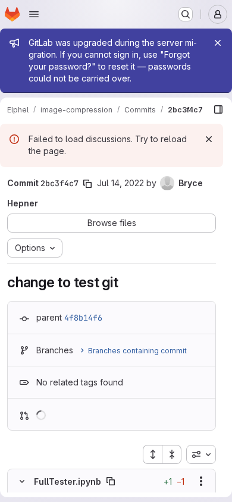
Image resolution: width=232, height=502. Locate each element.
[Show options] (201, 481)
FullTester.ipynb (67, 481)
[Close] (218, 43)
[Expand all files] (152, 454)
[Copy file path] (111, 481)
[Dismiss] (209, 139)
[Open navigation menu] (33, 14)
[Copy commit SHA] (87, 184)
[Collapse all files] (171, 454)
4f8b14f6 (83, 317)
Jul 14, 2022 (120, 183)
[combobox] (201, 454)
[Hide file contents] (22, 481)
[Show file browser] (218, 109)
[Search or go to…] (185, 14)
